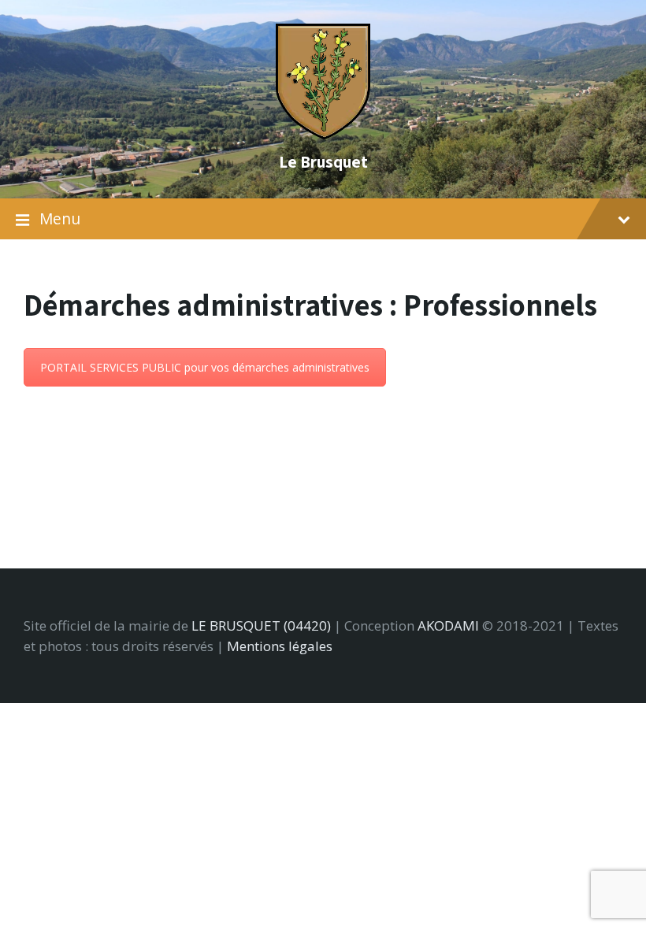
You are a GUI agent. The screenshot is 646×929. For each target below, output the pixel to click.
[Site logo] (323, 134)
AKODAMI (448, 625)
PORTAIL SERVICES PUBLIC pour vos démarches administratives (204, 367)
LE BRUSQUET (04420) (261, 625)
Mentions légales (279, 646)
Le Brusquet (323, 161)
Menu (59, 219)
